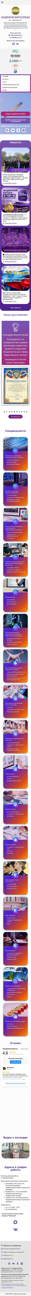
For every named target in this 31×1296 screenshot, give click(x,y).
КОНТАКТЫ (4, 90)
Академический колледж (15, 17)
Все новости (16, 308)
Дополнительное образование (9, 87)
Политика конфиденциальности (12, 1248)
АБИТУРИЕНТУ (5, 79)
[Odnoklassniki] (18, 130)
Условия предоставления (20, 1285)
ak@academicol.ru (8, 1258)
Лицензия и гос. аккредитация (12, 1245)
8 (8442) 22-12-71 (8, 1255)
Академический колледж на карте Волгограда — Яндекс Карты (15, 1086)
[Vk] (13, 130)
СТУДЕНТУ (4, 81)
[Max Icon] (7, 130)
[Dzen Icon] (23, 130)
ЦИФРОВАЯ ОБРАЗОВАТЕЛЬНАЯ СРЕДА (10, 84)
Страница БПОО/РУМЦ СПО (7, 1287)
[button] (2, 2)
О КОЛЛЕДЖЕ (5, 76)
